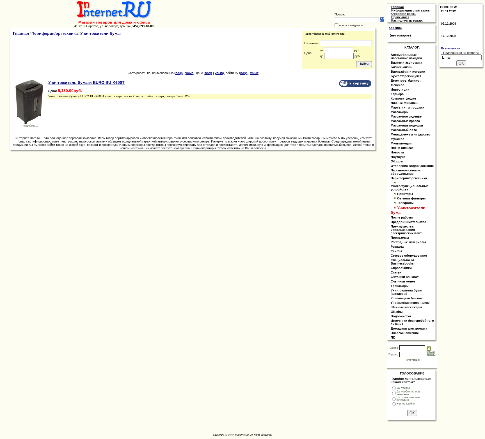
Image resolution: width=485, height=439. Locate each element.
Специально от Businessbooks (402, 261)
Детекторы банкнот (406, 80)
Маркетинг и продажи (407, 107)
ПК (393, 337)
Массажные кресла (405, 121)
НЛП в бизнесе (402, 148)
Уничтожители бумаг (100, 33)
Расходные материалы (408, 242)
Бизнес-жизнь (401, 67)
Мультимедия (401, 143)
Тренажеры (399, 286)
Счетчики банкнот (404, 277)
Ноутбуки (398, 156)
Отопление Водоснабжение (412, 165)
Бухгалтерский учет (406, 76)
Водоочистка (401, 316)
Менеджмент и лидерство (410, 134)
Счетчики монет (403, 281)
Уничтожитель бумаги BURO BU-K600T (86, 82)
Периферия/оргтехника (54, 33)
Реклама (397, 246)
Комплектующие (403, 98)
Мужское (397, 139)
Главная (21, 33)
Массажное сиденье (406, 116)
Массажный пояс (404, 130)
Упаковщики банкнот (407, 298)
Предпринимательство (408, 222)
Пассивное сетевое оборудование (405, 172)
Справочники (401, 268)
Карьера (397, 94)
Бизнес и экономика (406, 62)
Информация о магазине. (410, 10)
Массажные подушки (407, 125)
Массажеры (399, 112)
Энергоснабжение (405, 333)
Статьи (396, 272)
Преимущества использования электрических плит (406, 230)
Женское (397, 85)
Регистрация (412, 359)
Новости (397, 152)
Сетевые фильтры (411, 198)
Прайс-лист (400, 17)
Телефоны (405, 202)
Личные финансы (404, 103)
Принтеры (405, 194)
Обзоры (397, 161)
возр (179, 73)
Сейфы (396, 251)
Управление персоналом (410, 302)
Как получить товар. (407, 20)
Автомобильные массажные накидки (406, 56)
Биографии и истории (408, 71)
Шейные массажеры (406, 307)
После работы (402, 217)
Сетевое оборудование (409, 255)
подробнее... (30, 125)
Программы (400, 237)
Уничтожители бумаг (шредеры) (407, 292)
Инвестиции (400, 89)
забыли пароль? (431, 353)
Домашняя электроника (409, 328)
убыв (189, 73)
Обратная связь (403, 13)
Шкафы (396, 311)
